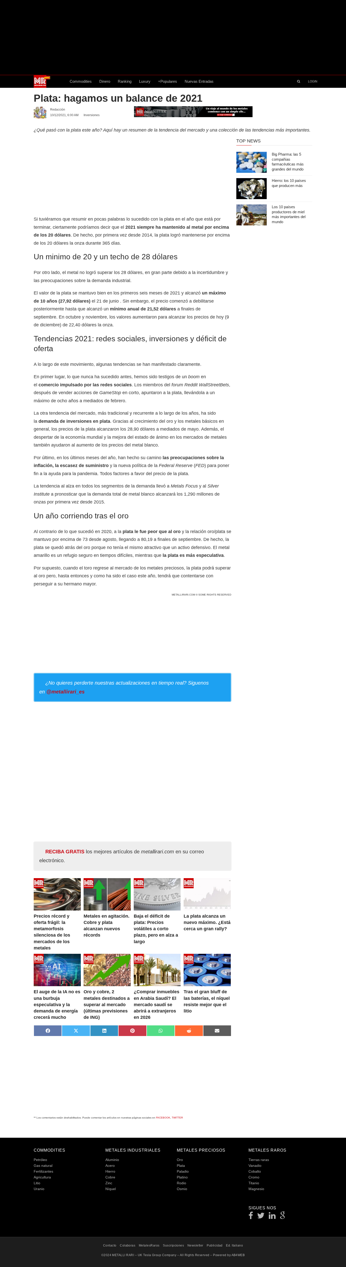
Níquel (110, 1189)
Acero (110, 1166)
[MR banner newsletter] (193, 111)
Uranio (39, 1189)
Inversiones (92, 115)
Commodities (81, 81)
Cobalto (254, 1171)
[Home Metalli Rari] (50, 81)
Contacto (110, 1245)
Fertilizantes (43, 1171)
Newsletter (195, 1245)
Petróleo (40, 1160)
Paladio (183, 1171)
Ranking (124, 81)
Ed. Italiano (234, 1245)
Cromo (253, 1177)
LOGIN (312, 81)
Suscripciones (173, 1245)
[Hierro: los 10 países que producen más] (251, 188)
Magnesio (256, 1189)
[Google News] (283, 1217)
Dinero (104, 81)
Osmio (182, 1189)
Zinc (108, 1183)
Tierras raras (258, 1160)
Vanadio (254, 1166)
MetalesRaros (149, 1245)
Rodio (181, 1183)
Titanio (253, 1183)
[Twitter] (261, 1217)
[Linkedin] (272, 1217)
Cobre (110, 1177)
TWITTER (177, 1117)
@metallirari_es (65, 691)
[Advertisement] (173, 37)
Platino (182, 1177)
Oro (180, 1160)
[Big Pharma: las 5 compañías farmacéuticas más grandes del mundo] (251, 162)
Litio (37, 1183)
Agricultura (42, 1177)
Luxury (144, 81)
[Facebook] (250, 1217)
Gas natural (43, 1166)
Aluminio (112, 1160)
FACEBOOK (163, 1117)
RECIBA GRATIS (64, 851)
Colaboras (127, 1245)
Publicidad (215, 1245)
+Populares (167, 81)
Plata (181, 1166)
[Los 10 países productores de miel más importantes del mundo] (251, 214)
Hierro (110, 1171)
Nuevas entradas (199, 81)
